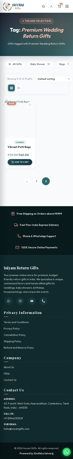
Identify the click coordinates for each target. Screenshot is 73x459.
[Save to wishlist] (30, 105)
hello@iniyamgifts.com (16, 429)
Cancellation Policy (15, 335)
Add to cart (19, 132)
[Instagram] (20, 301)
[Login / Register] (51, 6)
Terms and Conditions (16, 322)
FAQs (7, 373)
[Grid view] (11, 88)
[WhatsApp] (8, 301)
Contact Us (10, 380)
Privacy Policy (12, 328)
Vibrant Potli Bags (19, 147)
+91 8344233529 (13, 418)
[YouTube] (32, 301)
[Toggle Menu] (67, 6)
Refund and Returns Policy (19, 347)
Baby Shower (40, 64)
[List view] (18, 88)
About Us (9, 367)
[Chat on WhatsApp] (67, 452)
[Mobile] (43, 301)
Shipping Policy (12, 341)
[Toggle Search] (43, 6)
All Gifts (17, 64)
